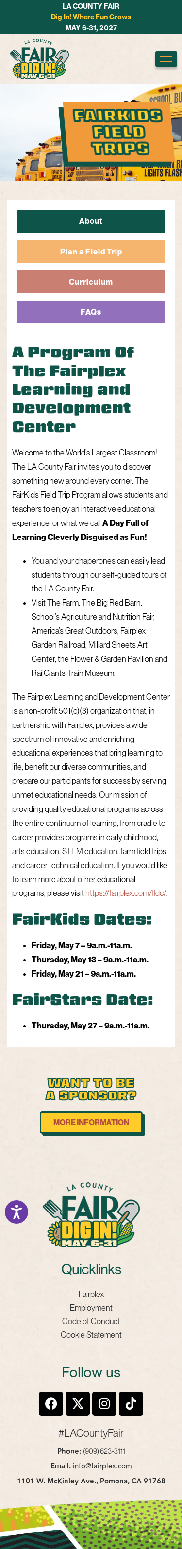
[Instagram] (104, 1404)
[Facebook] (51, 1404)
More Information (91, 1122)
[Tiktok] (131, 1404)
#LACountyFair (91, 1433)
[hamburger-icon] (166, 59)
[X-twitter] (78, 1404)
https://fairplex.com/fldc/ (125, 893)
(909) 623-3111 (104, 1451)
